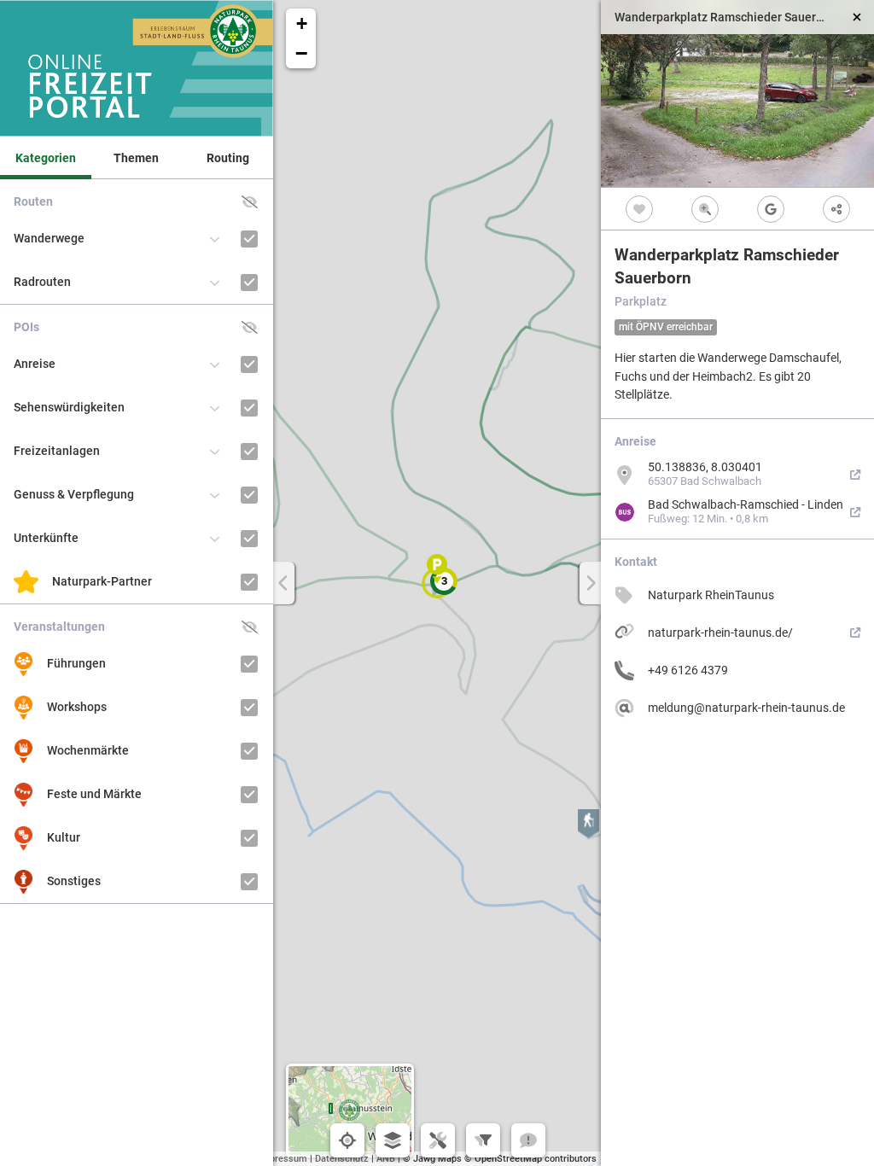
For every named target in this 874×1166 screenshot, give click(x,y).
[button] (443, 581)
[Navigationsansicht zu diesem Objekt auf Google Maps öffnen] (770, 209)
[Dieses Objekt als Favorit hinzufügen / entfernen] (639, 209)
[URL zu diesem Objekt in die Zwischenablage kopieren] (836, 209)
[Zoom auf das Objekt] (704, 209)
